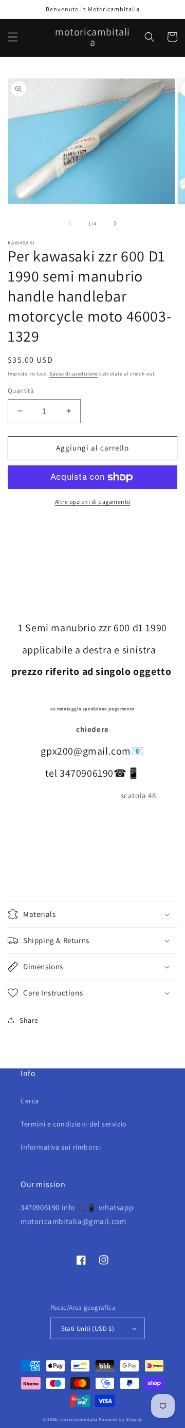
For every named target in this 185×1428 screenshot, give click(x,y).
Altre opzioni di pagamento (93, 501)
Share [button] (29, 1020)
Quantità (21, 390)
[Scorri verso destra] (115, 223)
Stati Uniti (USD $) (88, 1328)
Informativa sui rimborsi (61, 1147)
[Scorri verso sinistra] (70, 223)
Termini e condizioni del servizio (74, 1124)
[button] (13, 37)
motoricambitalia (79, 1419)
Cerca (30, 1100)
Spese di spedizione (73, 373)
